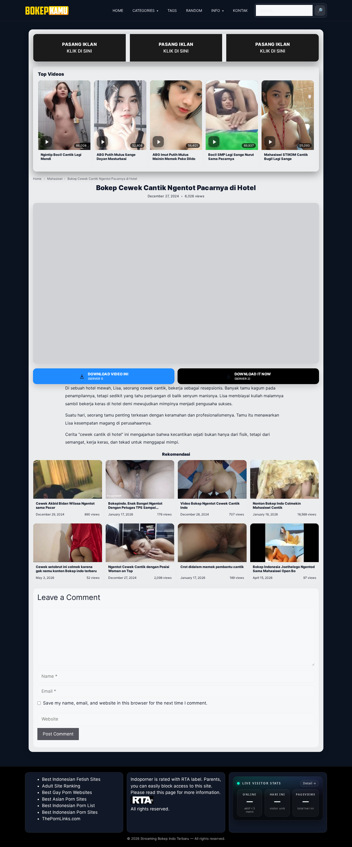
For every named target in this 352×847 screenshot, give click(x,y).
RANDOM (194, 10)
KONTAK (240, 10)
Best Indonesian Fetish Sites (71, 779)
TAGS (172, 10)
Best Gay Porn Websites (67, 792)
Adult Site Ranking (61, 786)
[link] (278, 798)
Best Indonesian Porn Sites (70, 812)
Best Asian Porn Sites (64, 799)
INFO (215, 10)
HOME (118, 10)
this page (166, 792)
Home (37, 179)
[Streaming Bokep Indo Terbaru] (47, 10)
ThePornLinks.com (61, 818)
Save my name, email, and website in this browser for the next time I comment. (125, 703)
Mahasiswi (55, 179)
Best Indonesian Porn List (68, 805)
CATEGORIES (143, 10)
